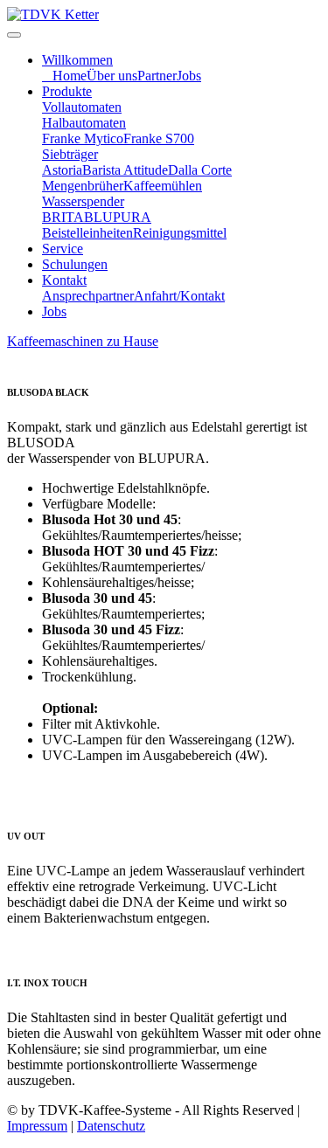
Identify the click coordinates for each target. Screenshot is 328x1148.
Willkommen (77, 59)
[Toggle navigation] (14, 35)
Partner (157, 75)
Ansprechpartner (88, 295)
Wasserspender (83, 201)
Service (62, 248)
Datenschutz (111, 1125)
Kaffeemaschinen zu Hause (82, 341)
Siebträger (70, 154)
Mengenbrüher (82, 185)
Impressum (37, 1125)
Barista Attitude (125, 170)
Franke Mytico (82, 138)
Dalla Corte (200, 170)
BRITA (63, 217)
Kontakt (64, 280)
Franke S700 (158, 138)
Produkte (67, 91)
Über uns (112, 75)
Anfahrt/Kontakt (179, 295)
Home (69, 75)
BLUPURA (117, 217)
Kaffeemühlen (162, 185)
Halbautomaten (84, 122)
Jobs (189, 75)
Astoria (62, 170)
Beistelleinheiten (87, 232)
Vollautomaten (82, 107)
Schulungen (75, 264)
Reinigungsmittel (180, 232)
